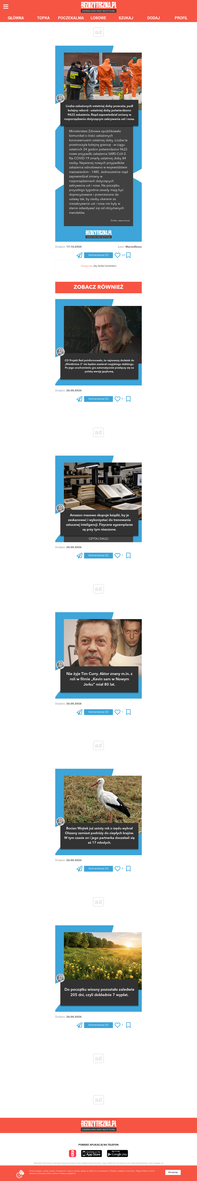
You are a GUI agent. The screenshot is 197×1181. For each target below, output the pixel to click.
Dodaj (153, 17)
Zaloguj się (86, 266)
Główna (16, 17)
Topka (43, 17)
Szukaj (126, 17)
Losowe (98, 17)
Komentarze (98, 255)
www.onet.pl (124, 221)
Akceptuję (173, 1172)
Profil (181, 17)
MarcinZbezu (133, 247)
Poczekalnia (71, 17)
